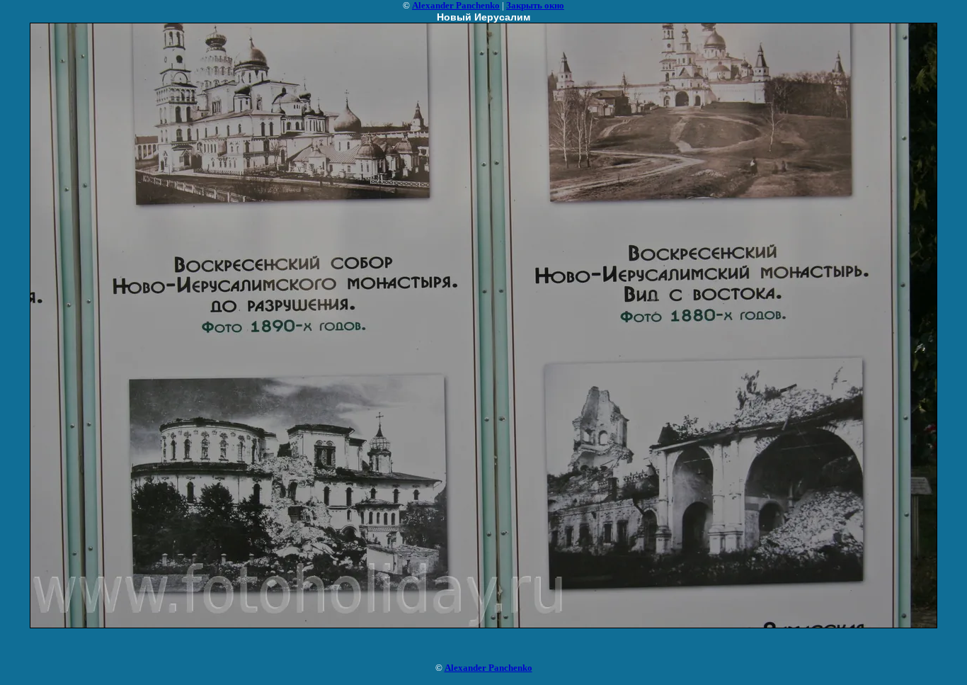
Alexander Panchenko (456, 5)
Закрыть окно (535, 5)
